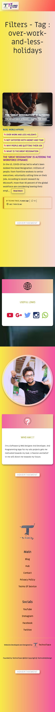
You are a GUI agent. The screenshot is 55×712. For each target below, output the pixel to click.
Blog (27, 559)
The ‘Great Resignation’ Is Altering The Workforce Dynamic (27, 158)
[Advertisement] (27, 243)
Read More (18, 191)
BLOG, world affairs (13, 129)
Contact (27, 572)
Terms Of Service (28, 586)
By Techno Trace (12, 201)
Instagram (27, 616)
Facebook (27, 623)
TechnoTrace (44, 644)
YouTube (27, 609)
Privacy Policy (27, 579)
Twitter (27, 629)
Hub (27, 566)
